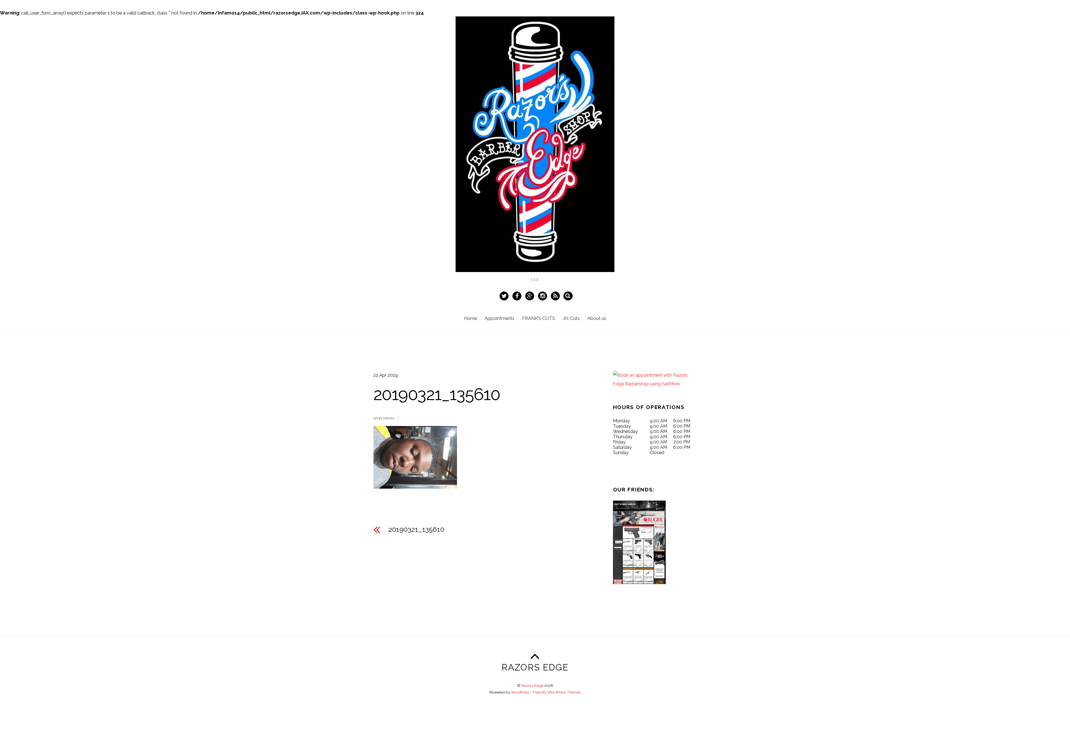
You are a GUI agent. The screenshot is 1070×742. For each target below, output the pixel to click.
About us (596, 318)
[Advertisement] (433, 724)
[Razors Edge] (535, 267)
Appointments (499, 318)
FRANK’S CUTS (538, 318)
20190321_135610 (436, 394)
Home (470, 318)
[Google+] (530, 295)
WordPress (520, 692)
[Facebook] (517, 295)
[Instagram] (543, 295)
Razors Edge (532, 685)
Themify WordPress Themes (556, 692)
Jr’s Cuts (571, 318)
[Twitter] (505, 295)
